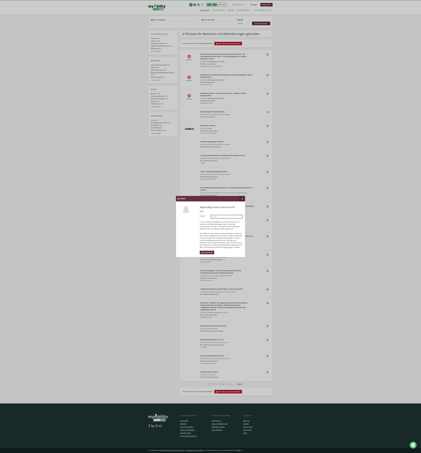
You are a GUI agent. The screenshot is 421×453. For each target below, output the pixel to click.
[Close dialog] (242, 198)
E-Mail (203, 216)
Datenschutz (227, 247)
